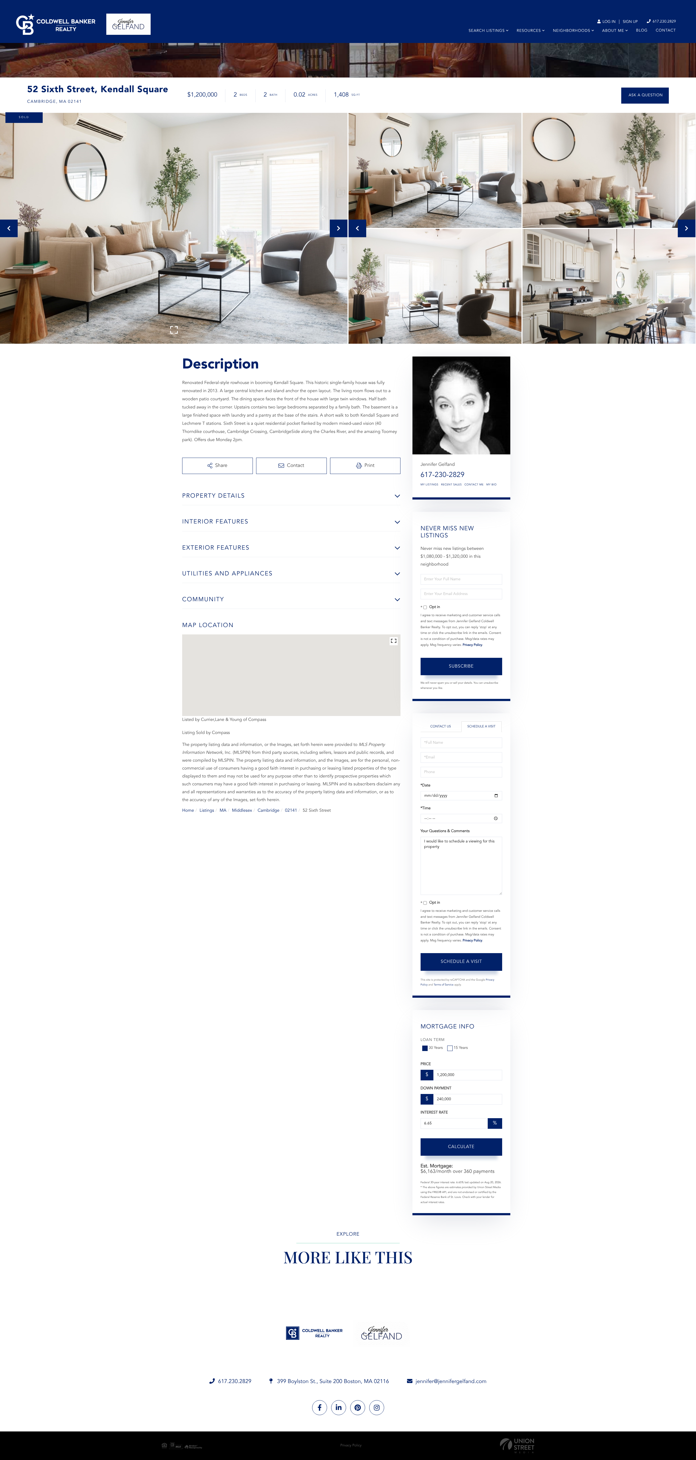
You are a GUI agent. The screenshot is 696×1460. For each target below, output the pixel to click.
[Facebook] (319, 1407)
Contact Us (440, 726)
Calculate (461, 1147)
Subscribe (461, 666)
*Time (426, 808)
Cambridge (268, 810)
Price (426, 1064)
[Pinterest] (357, 1407)
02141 (291, 810)
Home (188, 810)
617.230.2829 (663, 22)
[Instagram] (376, 1407)
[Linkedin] (338, 1407)
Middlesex (242, 810)
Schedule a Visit (481, 726)
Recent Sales (451, 484)
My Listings (430, 484)
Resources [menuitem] (529, 31)
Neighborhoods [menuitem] (571, 31)
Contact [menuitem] (666, 31)
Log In (608, 22)
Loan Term (433, 1040)
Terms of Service (443, 985)
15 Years (461, 1048)
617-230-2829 (443, 475)
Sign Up (630, 22)
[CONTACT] (645, 96)
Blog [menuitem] (642, 31)
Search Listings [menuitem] (487, 31)
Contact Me (473, 484)
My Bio (491, 484)
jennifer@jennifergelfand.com (451, 1381)
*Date (425, 786)
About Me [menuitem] (613, 31)
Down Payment (436, 1088)
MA (223, 810)
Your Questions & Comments (445, 831)
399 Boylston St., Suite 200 (332, 1381)
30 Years (436, 1048)
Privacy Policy (472, 645)
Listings (207, 810)
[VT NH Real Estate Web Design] (517, 1445)
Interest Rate (434, 1113)
